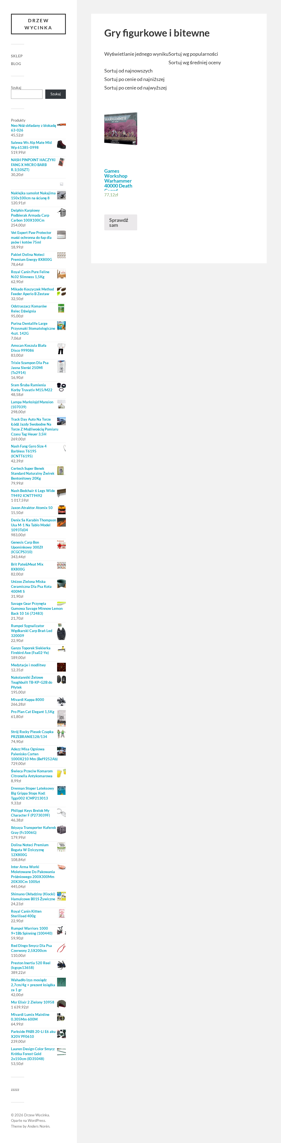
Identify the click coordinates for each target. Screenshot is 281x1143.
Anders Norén (38, 1126)
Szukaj (16, 87)
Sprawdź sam (118, 222)
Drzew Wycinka (38, 24)
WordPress (36, 1120)
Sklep (17, 56)
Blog (16, 64)
